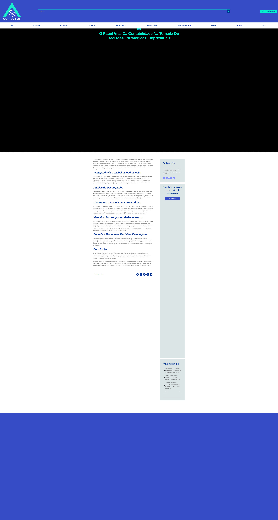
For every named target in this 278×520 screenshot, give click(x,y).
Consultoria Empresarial (184, 25)
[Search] (228, 11)
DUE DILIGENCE (92, 25)
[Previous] (165, 391)
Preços (264, 25)
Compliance (239, 25)
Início (12, 25)
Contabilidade (64, 25)
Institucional (36, 25)
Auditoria (213, 25)
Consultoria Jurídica (151, 25)
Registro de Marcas (121, 25)
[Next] (179, 391)
